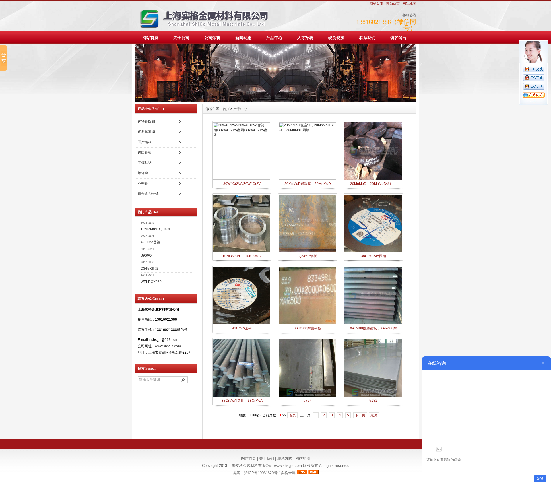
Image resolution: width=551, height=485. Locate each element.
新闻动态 (243, 37)
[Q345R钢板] (307, 251)
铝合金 (143, 173)
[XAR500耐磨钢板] (307, 324)
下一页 (360, 415)
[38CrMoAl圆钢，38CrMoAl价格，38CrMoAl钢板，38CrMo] (241, 396)
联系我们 (367, 37)
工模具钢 (145, 163)
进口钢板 (145, 152)
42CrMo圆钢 (150, 242)
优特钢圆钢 (146, 121)
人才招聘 (305, 37)
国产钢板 (145, 142)
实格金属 (288, 473)
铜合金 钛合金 (148, 194)
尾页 (373, 415)
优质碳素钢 (146, 132)
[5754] (307, 396)
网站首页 (376, 4)
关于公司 (181, 37)
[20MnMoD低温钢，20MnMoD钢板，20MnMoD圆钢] (307, 178)
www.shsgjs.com (168, 346)
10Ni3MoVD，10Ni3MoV (242, 256)
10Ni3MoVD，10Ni (156, 229)
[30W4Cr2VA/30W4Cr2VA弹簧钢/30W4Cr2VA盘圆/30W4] (241, 178)
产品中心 (274, 37)
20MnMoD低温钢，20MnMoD (307, 184)
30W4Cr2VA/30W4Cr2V (242, 184)
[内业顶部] (275, 100)
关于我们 (266, 458)
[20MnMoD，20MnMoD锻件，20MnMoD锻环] (373, 179)
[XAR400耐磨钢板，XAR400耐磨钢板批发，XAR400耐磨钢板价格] (373, 324)
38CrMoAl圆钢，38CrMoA (242, 401)
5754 (308, 401)
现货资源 (336, 37)
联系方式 (284, 458)
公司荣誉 (212, 37)
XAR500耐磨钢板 (307, 328)
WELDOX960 (151, 282)
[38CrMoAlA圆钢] (373, 251)
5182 (373, 401)
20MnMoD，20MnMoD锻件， (373, 184)
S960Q (146, 255)
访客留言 (398, 37)
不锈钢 (143, 183)
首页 (226, 109)
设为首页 (393, 4)
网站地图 (409, 4)
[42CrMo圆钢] (241, 324)
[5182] (373, 396)
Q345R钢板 (150, 269)
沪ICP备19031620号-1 (262, 473)
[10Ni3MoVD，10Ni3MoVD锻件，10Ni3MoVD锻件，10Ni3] (241, 251)
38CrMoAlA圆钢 (373, 256)
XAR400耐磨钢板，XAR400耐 (373, 328)
